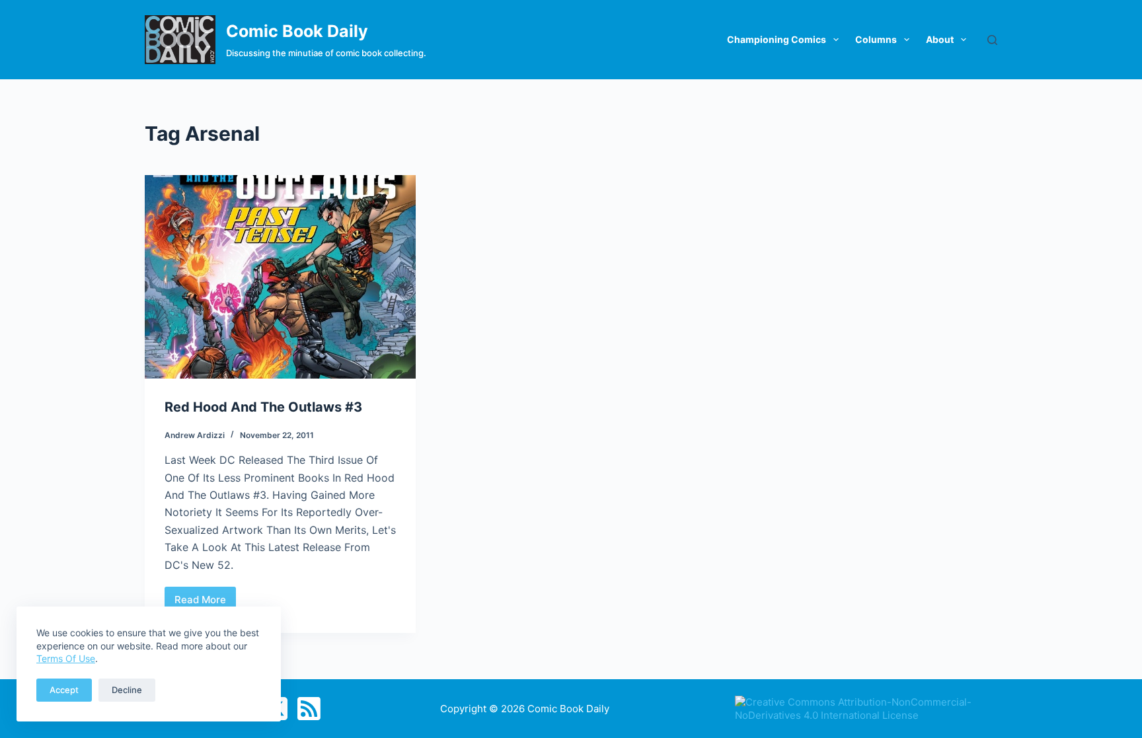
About (940, 39)
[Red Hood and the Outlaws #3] (280, 277)
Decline (127, 689)
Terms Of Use (65, 658)
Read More (205, 603)
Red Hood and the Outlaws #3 (263, 407)
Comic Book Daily (297, 31)
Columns (876, 39)
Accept (64, 689)
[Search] (992, 40)
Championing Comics (776, 39)
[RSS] (309, 708)
